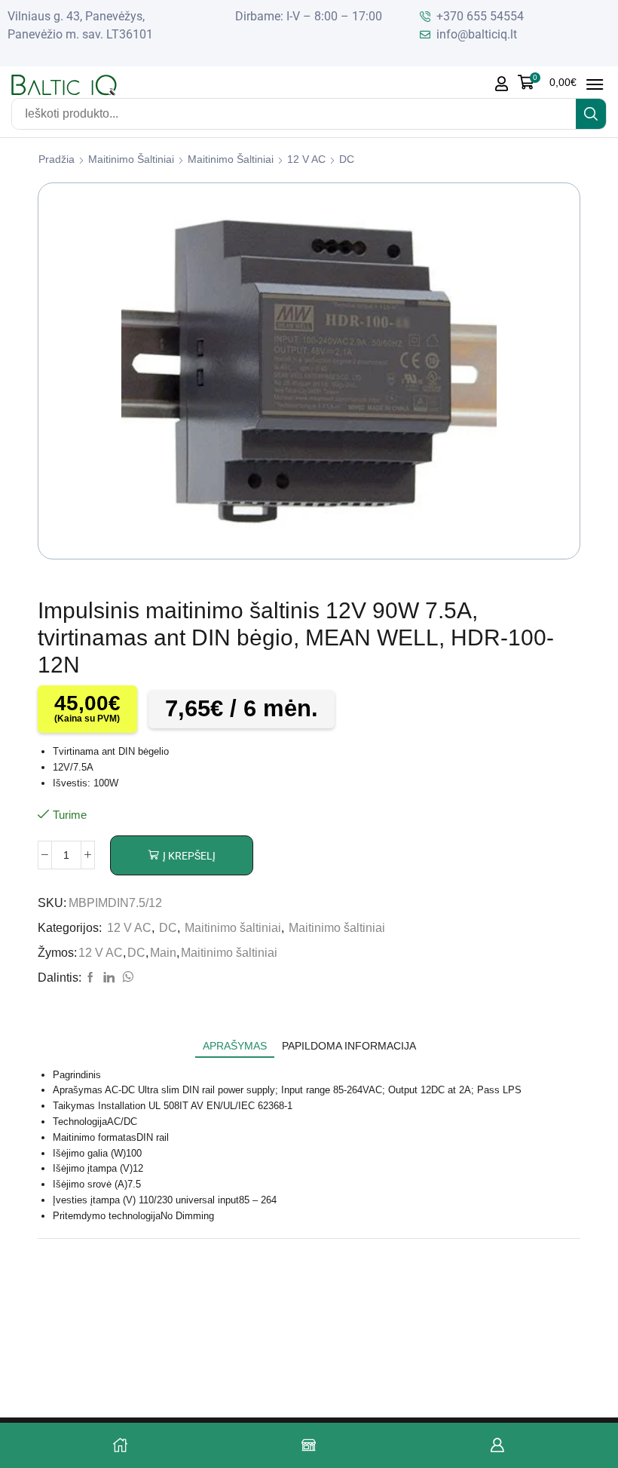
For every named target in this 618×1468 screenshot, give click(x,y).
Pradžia (56, 159)
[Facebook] (90, 978)
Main (163, 952)
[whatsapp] (125, 978)
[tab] (234, 1046)
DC (346, 159)
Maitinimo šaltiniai (131, 159)
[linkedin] (108, 978)
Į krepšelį (189, 856)
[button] (547, 82)
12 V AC (306, 159)
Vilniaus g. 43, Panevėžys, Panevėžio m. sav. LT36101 (80, 25)
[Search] (591, 114)
